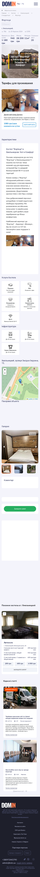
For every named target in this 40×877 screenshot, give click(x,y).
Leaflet (30, 399)
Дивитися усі (18, 791)
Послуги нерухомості (25, 721)
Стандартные (6, 15)
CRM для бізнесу (20, 830)
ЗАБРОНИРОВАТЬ (29, 125)
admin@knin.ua (17, 863)
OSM (36, 399)
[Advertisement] (20, 540)
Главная (4, 13)
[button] (20, 381)
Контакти (20, 822)
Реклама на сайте (20, 826)
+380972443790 (9, 859)
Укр (18, 4)
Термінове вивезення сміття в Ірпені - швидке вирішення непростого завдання (19, 717)
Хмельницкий (25, 13)
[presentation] (3, 112)
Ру (23, 4)
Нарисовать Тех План (20, 834)
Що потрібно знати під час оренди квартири (17, 770)
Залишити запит (20, 669)
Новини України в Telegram (20, 842)
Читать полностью (11, 735)
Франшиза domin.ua (20, 838)
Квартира (23, 774)
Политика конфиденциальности (20, 817)
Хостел (13, 13)
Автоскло (8, 642)
